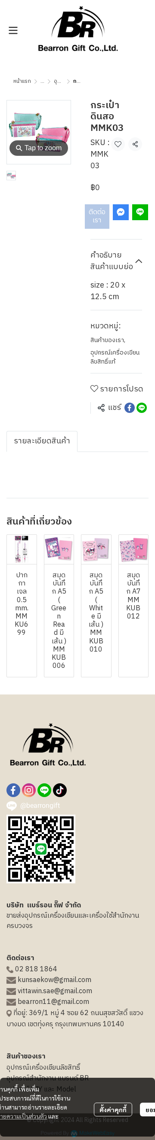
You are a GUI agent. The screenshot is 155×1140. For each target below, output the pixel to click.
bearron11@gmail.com (53, 1002)
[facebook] (13, 790)
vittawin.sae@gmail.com (55, 991)
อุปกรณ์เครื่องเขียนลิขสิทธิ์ (43, 1067)
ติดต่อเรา (97, 216)
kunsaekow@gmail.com (54, 980)
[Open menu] (13, 30)
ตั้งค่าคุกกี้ (113, 1109)
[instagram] (29, 790)
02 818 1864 (36, 969)
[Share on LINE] (141, 408)
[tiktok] (60, 790)
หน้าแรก (22, 81)
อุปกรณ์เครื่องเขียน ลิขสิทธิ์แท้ (115, 357)
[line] (44, 790)
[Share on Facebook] (129, 408)
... (42, 81)
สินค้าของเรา (107, 340)
